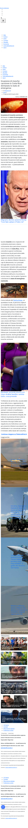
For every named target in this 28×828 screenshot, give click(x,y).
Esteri (5, 38)
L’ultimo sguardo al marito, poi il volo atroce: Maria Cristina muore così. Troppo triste (14, 720)
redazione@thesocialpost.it (11, 767)
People (3, 703)
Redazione (8, 90)
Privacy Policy (4, 733)
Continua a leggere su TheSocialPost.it (14, 434)
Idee (4, 35)
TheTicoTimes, (18, 300)
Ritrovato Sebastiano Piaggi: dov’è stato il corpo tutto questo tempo (14, 677)
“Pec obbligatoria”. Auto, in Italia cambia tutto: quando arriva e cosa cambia (13, 691)
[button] (3, 807)
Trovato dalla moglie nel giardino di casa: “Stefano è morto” (14, 662)
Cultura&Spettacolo (8, 46)
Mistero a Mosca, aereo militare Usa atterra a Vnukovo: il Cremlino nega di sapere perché (19, 610)
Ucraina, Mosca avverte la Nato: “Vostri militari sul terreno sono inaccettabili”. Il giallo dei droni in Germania (18, 561)
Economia (6, 44)
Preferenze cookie (8, 730)
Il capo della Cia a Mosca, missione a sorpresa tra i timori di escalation (19, 462)
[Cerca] (1, 18)
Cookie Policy (10, 733)
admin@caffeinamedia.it (7, 748)
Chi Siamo (6, 725)
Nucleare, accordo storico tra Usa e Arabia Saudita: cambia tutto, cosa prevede (12, 394)
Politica (5, 37)
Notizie (3, 645)
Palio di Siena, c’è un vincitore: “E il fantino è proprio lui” (12, 647)
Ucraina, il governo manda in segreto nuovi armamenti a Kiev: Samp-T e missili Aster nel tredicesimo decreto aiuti (18, 512)
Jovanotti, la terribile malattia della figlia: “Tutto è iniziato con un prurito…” (14, 706)
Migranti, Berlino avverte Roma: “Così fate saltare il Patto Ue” (13, 221)
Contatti (5, 727)
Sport (4, 47)
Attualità (5, 42)
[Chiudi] (3, 21)
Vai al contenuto (4, 8)
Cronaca (5, 40)
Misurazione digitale (9, 728)
